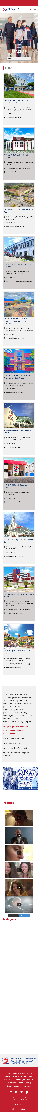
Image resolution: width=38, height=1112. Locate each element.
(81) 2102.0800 (19, 1104)
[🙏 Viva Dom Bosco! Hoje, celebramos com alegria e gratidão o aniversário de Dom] (19, 1034)
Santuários (8, 1079)
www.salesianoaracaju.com (14, 117)
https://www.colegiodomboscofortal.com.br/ (19, 281)
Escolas (30, 1073)
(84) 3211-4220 (10, 498)
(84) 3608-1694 (10, 443)
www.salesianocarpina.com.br (15, 226)
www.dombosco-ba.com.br (14, 613)
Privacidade (11, 1083)
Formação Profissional (13, 1076)
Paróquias (28, 1076)
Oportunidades (13, 1086)
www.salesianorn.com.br (13, 447)
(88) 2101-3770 (10, 389)
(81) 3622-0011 (10, 223)
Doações (29, 1079)
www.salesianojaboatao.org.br (15, 338)
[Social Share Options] (5, 955)
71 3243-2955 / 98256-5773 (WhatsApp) (18, 168)
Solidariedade (25, 1086)
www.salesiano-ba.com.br (13, 172)
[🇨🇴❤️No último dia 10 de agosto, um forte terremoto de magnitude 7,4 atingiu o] (19, 941)
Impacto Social (24, 1083)
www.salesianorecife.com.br (14, 556)
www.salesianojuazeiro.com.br (15, 392)
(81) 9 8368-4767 (11, 334)
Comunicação (19, 1079)
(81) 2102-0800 (10, 552)
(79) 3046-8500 (10, 113)
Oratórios (7, 1073)
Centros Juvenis (19, 1073)
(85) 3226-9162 (10, 277)
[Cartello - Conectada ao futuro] (19, 1109)
